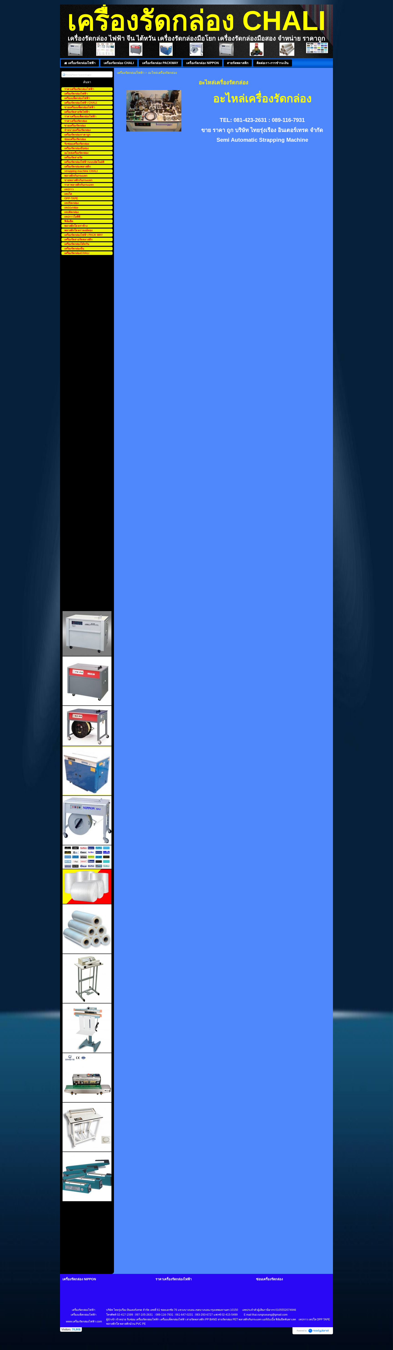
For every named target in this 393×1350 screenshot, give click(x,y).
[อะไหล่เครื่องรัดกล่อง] (153, 110)
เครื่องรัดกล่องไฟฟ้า (130, 73)
